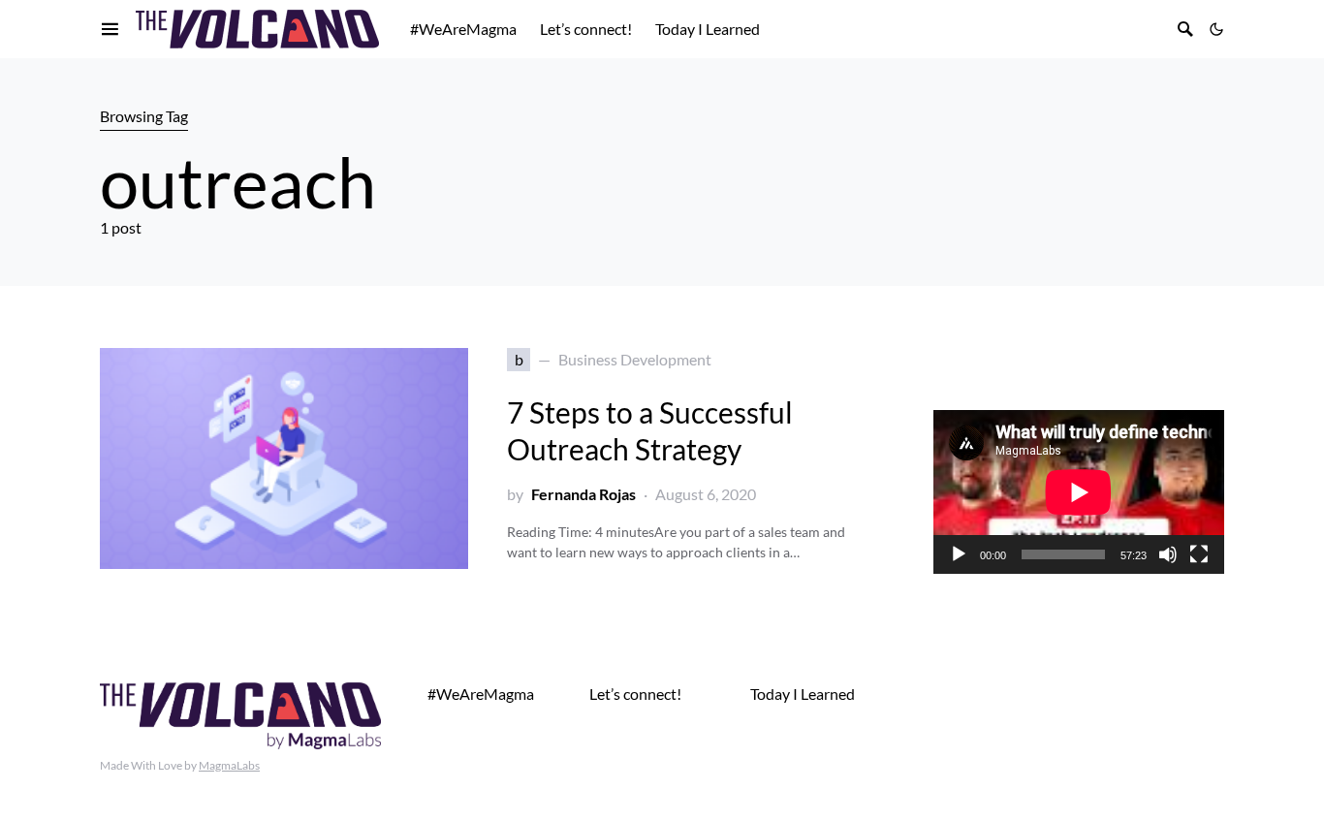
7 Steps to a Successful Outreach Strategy (650, 430)
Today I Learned (802, 693)
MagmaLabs (229, 765)
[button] (1216, 29)
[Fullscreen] (1199, 554)
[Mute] (1168, 554)
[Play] (958, 554)
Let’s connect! (635, 693)
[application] (1078, 492)
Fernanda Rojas (583, 494)
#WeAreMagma (480, 693)
